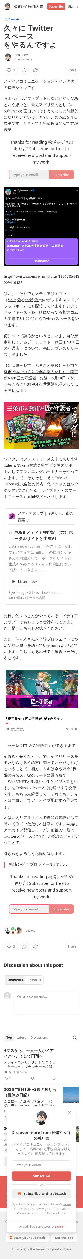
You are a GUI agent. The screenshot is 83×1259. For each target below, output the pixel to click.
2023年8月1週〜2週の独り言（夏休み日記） (30, 1092)
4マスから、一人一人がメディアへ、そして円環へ (28, 1053)
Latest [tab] (21, 1037)
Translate (14, 19)
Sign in (73, 6)
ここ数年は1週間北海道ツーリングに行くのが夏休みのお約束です (30, 1103)
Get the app (64, 1237)
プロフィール (41, 865)
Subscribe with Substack (45, 1193)
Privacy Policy (56, 1213)
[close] (69, 1112)
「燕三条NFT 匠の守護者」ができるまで (39, 746)
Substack (19, 1249)
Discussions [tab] (39, 1037)
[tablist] (24, 980)
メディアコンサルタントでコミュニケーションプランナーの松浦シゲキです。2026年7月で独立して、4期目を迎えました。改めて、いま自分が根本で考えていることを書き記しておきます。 (30, 1064)
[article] (41, 1064)
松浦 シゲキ (21, 55)
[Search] (74, 1037)
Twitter (62, 865)
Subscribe (56, 6)
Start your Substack (29, 1237)
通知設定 (62, 818)
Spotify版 (30, 300)
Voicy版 (14, 300)
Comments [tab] (14, 980)
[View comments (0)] (24, 70)
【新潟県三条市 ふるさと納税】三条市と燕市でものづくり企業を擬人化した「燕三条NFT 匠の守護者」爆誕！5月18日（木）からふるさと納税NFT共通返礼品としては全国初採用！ (41, 378)
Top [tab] (9, 1037)
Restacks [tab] (34, 980)
